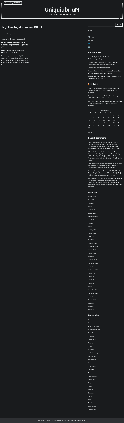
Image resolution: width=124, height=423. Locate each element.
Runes (13, 39)
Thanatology (92, 406)
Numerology (92, 366)
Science (90, 389)
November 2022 (93, 263)
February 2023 (92, 260)
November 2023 (93, 246)
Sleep (90, 396)
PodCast (94, 84)
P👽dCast (91, 37)
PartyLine (91, 369)
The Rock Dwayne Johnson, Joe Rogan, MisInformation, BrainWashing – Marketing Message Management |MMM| (105, 180)
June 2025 (91, 220)
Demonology (92, 339)
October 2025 (92, 213)
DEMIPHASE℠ (92, 336)
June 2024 (91, 236)
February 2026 (92, 210)
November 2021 (93, 293)
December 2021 (93, 290)
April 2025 (91, 223)
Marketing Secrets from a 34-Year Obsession (101, 96)
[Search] (119, 18)
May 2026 (91, 200)
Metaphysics (5, 39)
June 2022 (91, 280)
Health (90, 346)
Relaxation (91, 379)
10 (89, 120)
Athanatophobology (94, 329)
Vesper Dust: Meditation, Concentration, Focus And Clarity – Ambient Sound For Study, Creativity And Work (105, 184)
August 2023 (92, 253)
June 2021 (91, 303)
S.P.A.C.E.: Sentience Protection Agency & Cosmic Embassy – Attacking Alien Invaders (105, 158)
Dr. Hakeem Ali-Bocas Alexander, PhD (13, 50)
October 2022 (92, 266)
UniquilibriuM (62, 9)
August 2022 (92, 273)
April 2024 (91, 240)
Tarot (89, 399)
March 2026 (91, 206)
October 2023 (92, 250)
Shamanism (91, 393)
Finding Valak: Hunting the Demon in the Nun (101, 175)
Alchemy (90, 323)
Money (90, 363)
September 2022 (93, 270)
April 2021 (91, 310)
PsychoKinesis (92, 376)
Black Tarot (91, 333)
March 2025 (91, 226)
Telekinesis (91, 403)
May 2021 (91, 306)
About (90, 30)
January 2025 (92, 230)
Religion (90, 383)
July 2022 (91, 276)
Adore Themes (80, 420)
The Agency (91, 40)
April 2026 (91, 203)
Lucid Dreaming (93, 353)
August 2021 (92, 300)
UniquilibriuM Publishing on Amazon (99, 67)
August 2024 (92, 233)
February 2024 (92, 243)
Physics (90, 373)
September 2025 (93, 216)
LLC (89, 34)
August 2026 (92, 196)
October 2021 (92, 296)
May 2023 (91, 256)
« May (90, 132)
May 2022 (91, 283)
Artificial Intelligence (94, 326)
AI (88, 319)
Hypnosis (91, 349)
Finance (90, 343)
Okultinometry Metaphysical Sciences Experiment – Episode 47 (14, 44)
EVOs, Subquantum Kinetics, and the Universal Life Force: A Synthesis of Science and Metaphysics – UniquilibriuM (103, 144)
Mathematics (92, 356)
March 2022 (91, 286)
